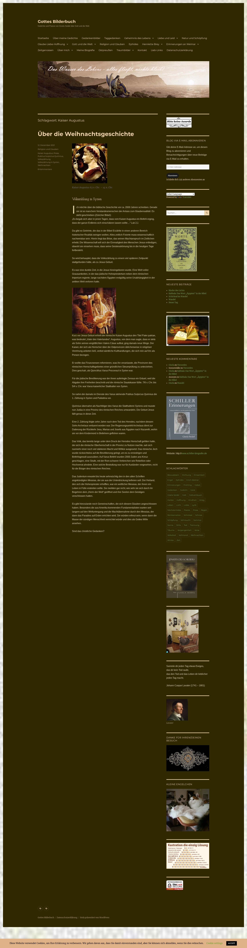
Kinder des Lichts (177, 290)
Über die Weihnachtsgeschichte (86, 133)
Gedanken (172, 490)
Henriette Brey (150, 44)
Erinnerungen (174, 485)
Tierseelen (182, 365)
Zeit (178, 540)
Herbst (170, 500)
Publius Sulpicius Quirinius (50, 156)
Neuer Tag (173, 302)
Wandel (172, 299)
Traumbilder (124, 50)
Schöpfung (172, 520)
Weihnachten (44, 165)
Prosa (56, 153)
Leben (170, 505)
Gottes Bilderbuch (57, 21)
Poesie (187, 510)
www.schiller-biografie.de (194, 453)
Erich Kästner (192, 480)
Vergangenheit (184, 530)
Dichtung (186, 475)
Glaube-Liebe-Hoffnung (51, 44)
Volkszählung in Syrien (48, 162)
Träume (171, 530)
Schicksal (188, 515)
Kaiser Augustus (45, 153)
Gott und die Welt (82, 44)
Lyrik (194, 505)
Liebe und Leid (166, 38)
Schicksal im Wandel (178, 296)
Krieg (201, 500)
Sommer (197, 520)
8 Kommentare (45, 169)
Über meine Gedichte (65, 38)
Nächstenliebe (174, 510)
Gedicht (184, 490)
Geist (192, 490)
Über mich (63, 50)
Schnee (198, 515)
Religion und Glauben (112, 44)
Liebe (186, 505)
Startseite (43, 38)
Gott (184, 495)
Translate (187, 197)
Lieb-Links (157, 50)
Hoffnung (181, 500)
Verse (196, 530)
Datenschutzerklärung (180, 50)
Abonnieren (172, 175)
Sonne (170, 525)
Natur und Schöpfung (194, 38)
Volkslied (171, 535)
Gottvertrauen (195, 495)
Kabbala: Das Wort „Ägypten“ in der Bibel (187, 293)
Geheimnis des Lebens (137, 38)
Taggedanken (112, 38)
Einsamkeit (199, 475)
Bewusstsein (173, 475)
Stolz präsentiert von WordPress (94, 917)
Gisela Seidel (173, 495)
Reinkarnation (174, 515)
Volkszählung (44, 159)
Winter (170, 540)
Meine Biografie (86, 50)
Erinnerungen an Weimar (181, 44)
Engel (170, 480)
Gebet (197, 485)
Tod (185, 525)
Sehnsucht (186, 520)
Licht (178, 505)
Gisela (171, 365)
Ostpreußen (106, 50)
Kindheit (192, 500)
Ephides (133, 44)
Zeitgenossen (45, 50)
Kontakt (142, 50)
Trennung (194, 525)
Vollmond (183, 535)
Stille (178, 525)
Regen (204, 510)
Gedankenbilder (91, 38)
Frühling (188, 485)
